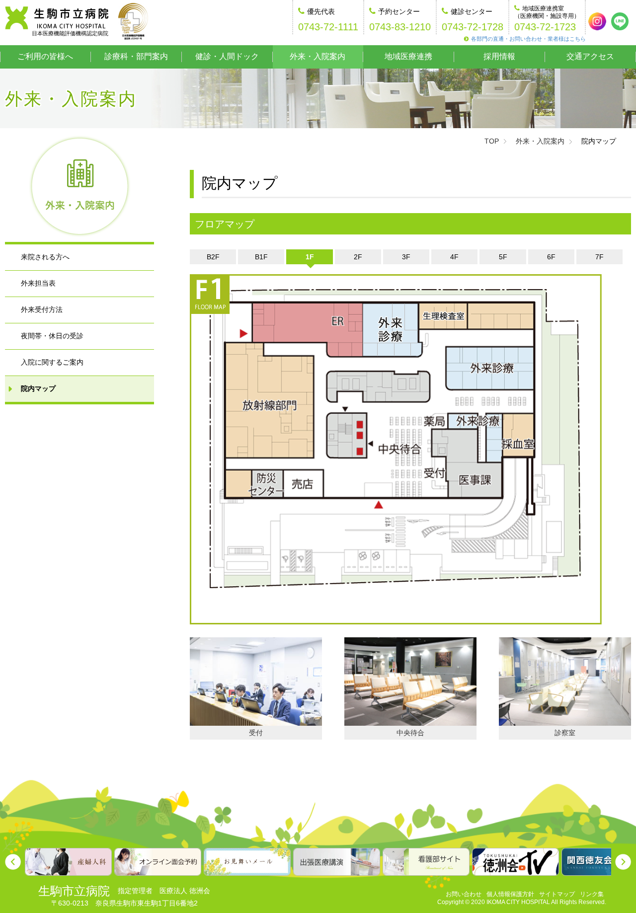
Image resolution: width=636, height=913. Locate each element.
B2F (213, 257)
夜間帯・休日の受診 (52, 336)
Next (623, 862)
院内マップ (38, 388)
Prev (13, 862)
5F (503, 257)
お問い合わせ (463, 894)
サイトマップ (557, 894)
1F (310, 257)
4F (454, 257)
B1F (261, 257)
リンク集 (592, 894)
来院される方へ (45, 257)
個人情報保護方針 (510, 894)
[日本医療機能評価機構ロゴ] (133, 21)
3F (406, 257)
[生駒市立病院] (56, 17)
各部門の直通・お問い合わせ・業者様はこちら (528, 39)
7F (599, 257)
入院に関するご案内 (52, 362)
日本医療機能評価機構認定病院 (70, 33)
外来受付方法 (42, 309)
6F (551, 257)
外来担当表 (38, 283)
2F (358, 257)
